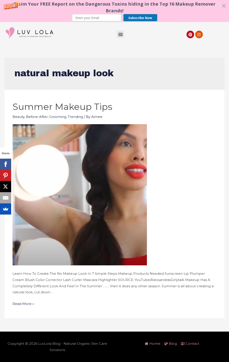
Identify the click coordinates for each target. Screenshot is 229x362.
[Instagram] (199, 34)
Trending (75, 117)
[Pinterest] (190, 34)
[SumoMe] (5, 209)
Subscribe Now (140, 18)
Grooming (57, 117)
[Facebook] (5, 164)
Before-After (37, 117)
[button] (114, 11)
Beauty (18, 117)
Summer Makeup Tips (62, 106)
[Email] (5, 197)
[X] (5, 186)
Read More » (23, 304)
